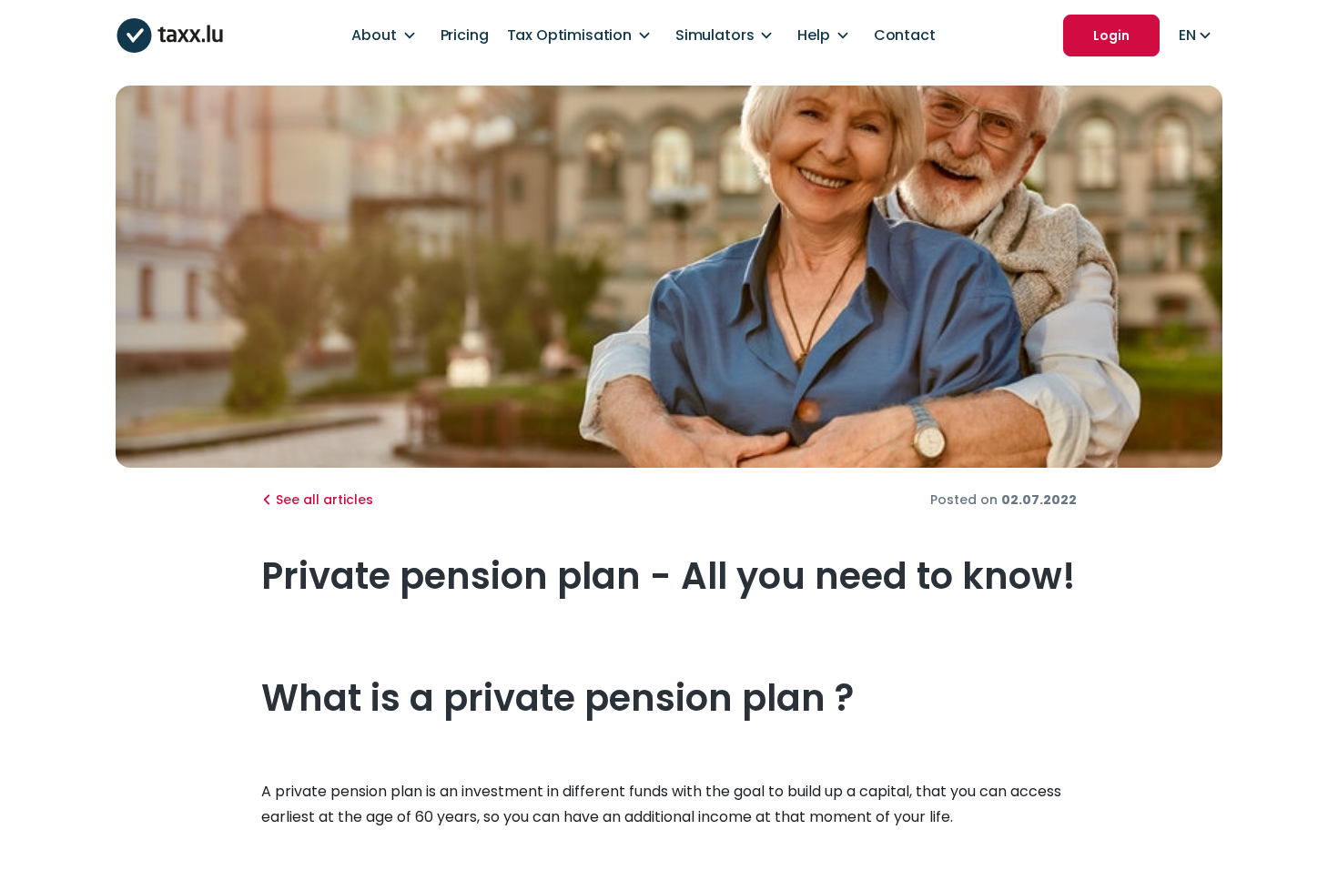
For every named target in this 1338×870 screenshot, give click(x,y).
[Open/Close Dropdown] (409, 35)
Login (1111, 35)
